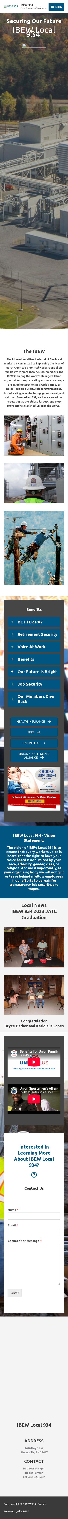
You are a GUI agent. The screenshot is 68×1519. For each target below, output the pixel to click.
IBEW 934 (27, 5)
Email (13, 1225)
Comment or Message (25, 1241)
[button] (34, 622)
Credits (42, 1503)
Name (13, 1209)
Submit (15, 1292)
